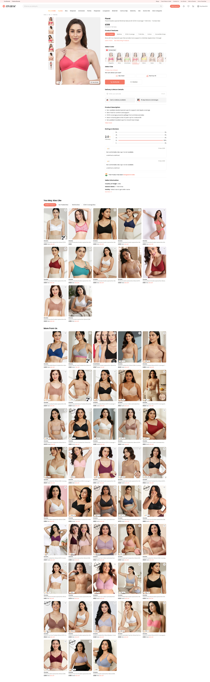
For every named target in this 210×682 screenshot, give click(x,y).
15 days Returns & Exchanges (149, 100)
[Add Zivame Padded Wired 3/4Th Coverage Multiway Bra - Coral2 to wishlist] (164, 603)
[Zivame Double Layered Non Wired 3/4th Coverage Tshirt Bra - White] (80, 301)
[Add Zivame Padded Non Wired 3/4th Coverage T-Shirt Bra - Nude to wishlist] (139, 333)
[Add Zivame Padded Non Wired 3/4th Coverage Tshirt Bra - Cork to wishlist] (164, 525)
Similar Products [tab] (50, 205)
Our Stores (183, 1)
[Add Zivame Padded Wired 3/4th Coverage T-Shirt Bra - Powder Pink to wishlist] (90, 448)
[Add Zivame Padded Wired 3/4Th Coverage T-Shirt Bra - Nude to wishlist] (164, 333)
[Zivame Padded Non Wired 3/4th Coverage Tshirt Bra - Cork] (154, 539)
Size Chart (121, 76)
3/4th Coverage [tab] (130, 34)
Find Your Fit (152, 76)
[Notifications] (184, 6)
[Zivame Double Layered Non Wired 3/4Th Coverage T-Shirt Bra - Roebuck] (130, 262)
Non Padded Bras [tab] (63, 205)
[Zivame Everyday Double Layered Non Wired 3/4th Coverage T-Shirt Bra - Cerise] (80, 223)
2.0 (59, 82)
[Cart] (193, 6)
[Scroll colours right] (164, 58)
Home (45, 14)
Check (163, 94)
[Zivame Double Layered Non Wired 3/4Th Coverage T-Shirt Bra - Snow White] (55, 223)
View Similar (95, 82)
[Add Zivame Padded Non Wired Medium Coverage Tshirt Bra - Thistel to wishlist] (115, 603)
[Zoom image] (77, 51)
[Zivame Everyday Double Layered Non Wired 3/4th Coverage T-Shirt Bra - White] (105, 262)
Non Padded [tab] (110, 34)
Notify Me (116, 82)
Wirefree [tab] (119, 34)
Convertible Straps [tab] (160, 34)
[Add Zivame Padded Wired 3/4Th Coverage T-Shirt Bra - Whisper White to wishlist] (115, 410)
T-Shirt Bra (55, 14)
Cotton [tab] (149, 34)
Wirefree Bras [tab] (76, 205)
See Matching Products (121, 41)
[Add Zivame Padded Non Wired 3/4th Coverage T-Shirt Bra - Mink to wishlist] (139, 641)
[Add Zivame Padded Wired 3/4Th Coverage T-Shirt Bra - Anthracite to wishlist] (115, 371)
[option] (51, 21)
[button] (161, 6)
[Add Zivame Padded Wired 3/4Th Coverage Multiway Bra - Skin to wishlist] (164, 371)
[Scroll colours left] (107, 58)
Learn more (108, 41)
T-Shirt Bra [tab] (141, 34)
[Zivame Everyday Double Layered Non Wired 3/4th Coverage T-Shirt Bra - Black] (105, 223)
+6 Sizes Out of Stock (111, 70)
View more (108, 123)
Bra (49, 14)
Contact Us (176, 1)
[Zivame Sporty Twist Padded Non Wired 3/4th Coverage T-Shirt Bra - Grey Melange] (80, 347)
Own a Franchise (202, 1)
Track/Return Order (166, 1)
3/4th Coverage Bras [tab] (89, 205)
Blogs (157, 1)
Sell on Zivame (192, 1)
